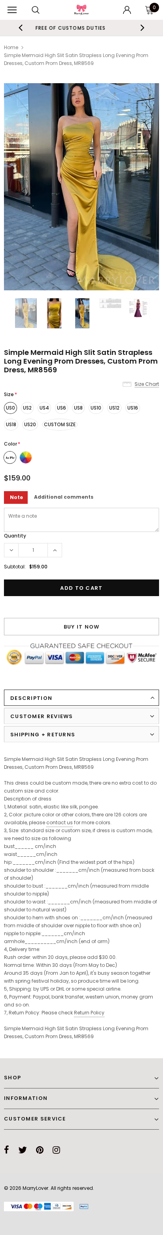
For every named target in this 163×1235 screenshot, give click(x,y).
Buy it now (82, 627)
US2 (27, 407)
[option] (81, 186)
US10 (96, 407)
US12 (114, 407)
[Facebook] (6, 1149)
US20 (30, 424)
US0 (10, 407)
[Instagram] (56, 1149)
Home (11, 47)
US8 (78, 407)
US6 (61, 407)
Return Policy (89, 1012)
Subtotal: (15, 566)
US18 (11, 424)
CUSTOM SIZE (60, 424)
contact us (59, 822)
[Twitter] (22, 1149)
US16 (132, 407)
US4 (44, 407)
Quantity (15, 535)
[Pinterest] (40, 1149)
